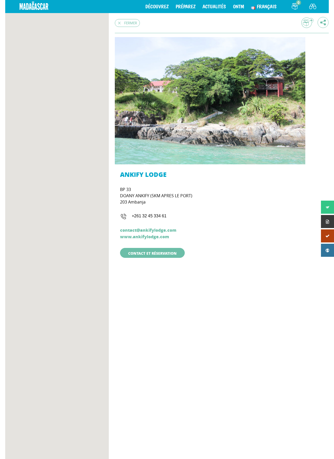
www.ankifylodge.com (144, 237)
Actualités (214, 6)
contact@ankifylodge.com (148, 230)
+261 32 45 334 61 (149, 216)
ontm (238, 6)
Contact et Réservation (152, 253)
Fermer (130, 23)
